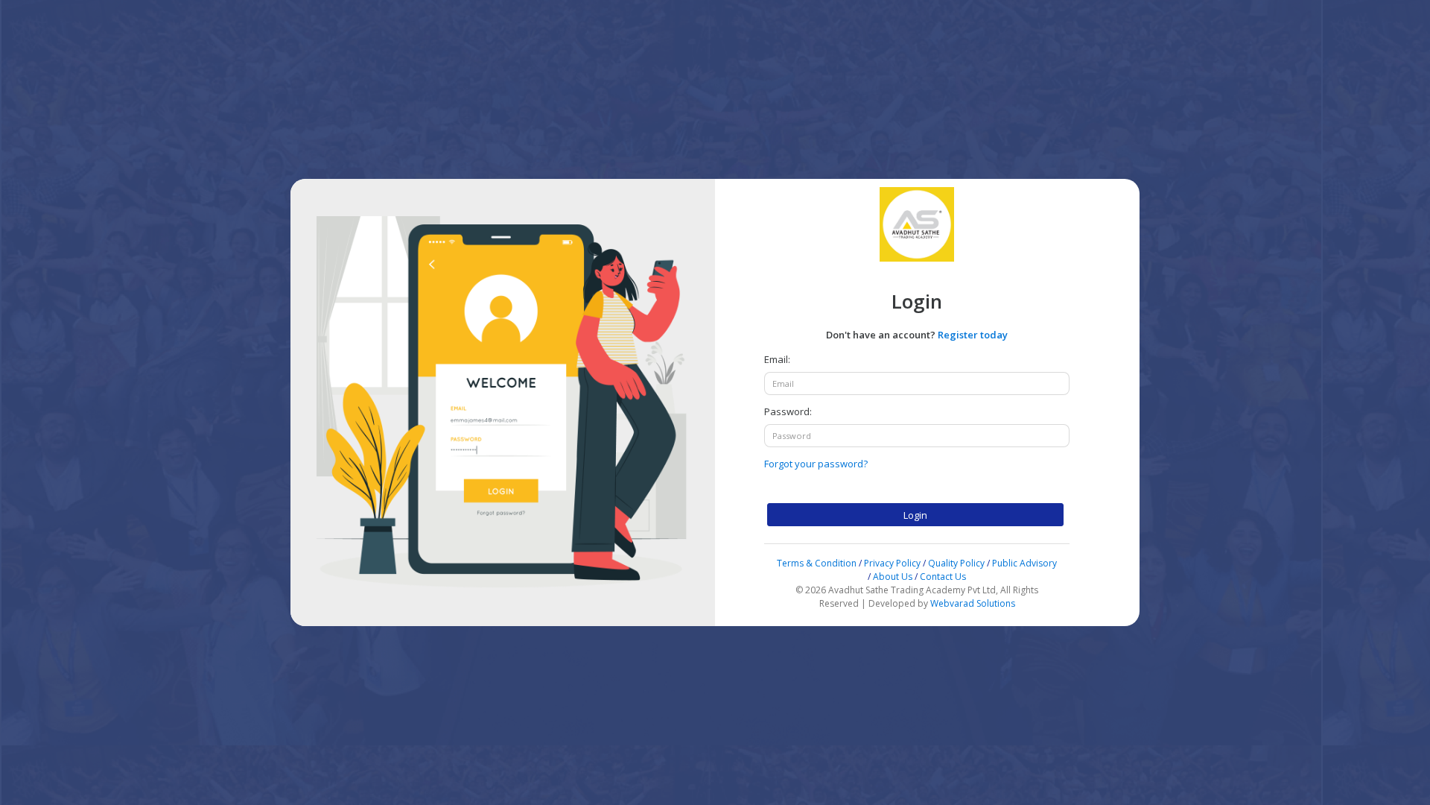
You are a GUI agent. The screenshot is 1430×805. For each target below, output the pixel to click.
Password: (788, 411)
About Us (892, 576)
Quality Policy (956, 563)
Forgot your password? (816, 463)
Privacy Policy (892, 563)
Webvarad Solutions (972, 603)
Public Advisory (1024, 563)
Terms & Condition (818, 563)
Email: (777, 359)
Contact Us (943, 576)
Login (915, 515)
